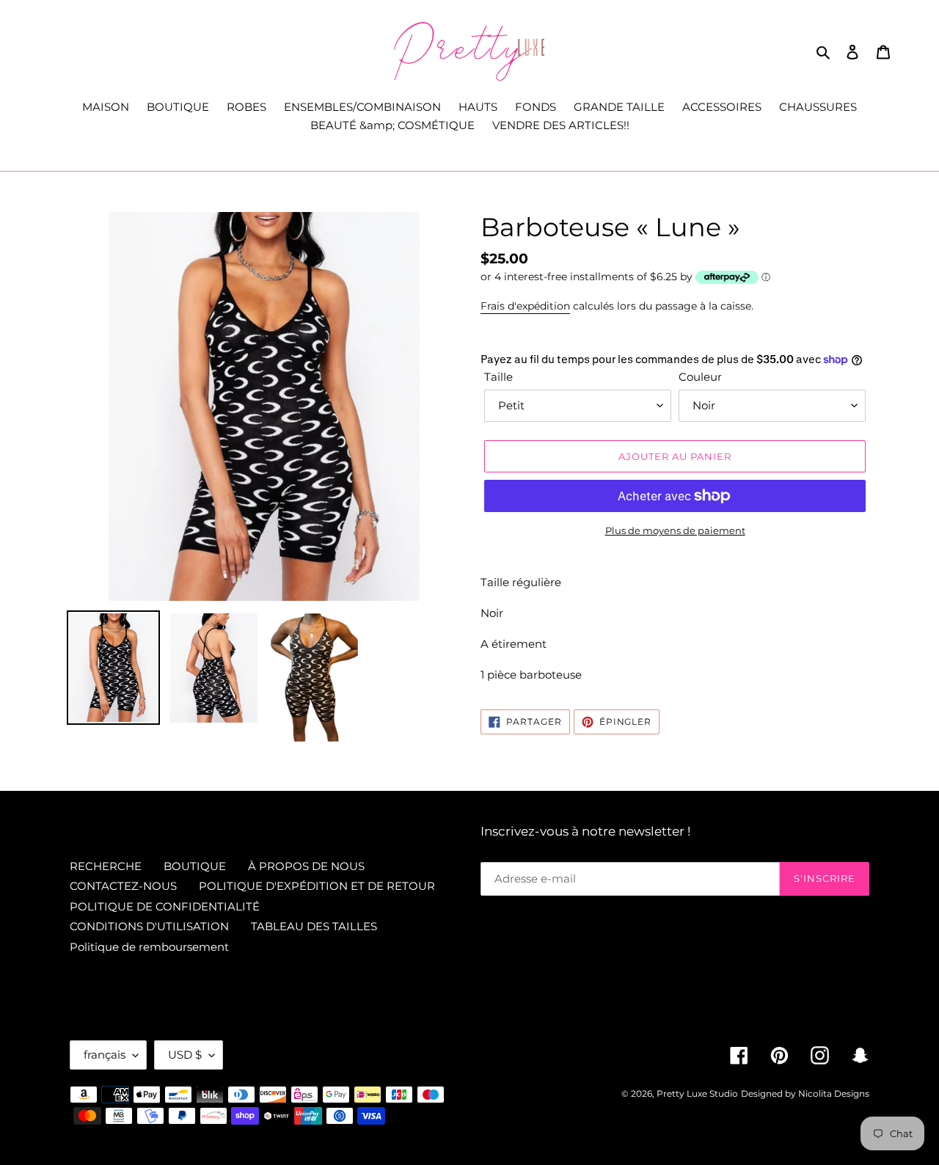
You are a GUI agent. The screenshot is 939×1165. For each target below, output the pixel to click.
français (104, 1055)
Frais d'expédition (525, 306)
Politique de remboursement (149, 947)
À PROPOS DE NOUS (306, 866)
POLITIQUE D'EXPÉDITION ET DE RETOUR (317, 886)
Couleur (700, 377)
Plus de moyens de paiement (675, 530)
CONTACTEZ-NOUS (123, 886)
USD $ (185, 1055)
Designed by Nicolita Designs (805, 1093)
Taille (498, 377)
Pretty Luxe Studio (697, 1093)
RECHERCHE (106, 866)
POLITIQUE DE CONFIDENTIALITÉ (165, 906)
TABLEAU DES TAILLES (314, 926)
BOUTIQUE (195, 866)
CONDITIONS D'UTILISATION (149, 926)
